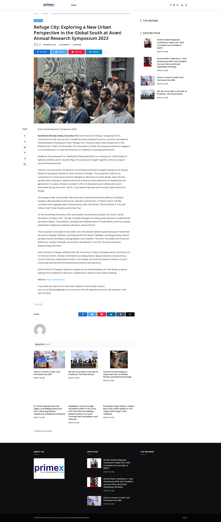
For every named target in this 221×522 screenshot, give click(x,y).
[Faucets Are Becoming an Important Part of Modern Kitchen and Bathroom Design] (119, 359)
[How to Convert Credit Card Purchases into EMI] (49, 359)
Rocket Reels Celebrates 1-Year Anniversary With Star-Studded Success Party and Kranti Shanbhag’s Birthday (172, 62)
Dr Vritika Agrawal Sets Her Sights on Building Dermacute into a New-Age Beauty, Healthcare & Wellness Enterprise (49, 410)
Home (73, 5)
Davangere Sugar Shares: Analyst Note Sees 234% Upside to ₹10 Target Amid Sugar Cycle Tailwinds (118, 410)
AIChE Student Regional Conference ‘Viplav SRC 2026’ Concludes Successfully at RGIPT (170, 43)
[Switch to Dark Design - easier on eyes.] (186, 5)
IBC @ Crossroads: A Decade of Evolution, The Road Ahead (83, 373)
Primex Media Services (80, 518)
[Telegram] (24, 158)
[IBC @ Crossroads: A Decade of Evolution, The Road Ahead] (84, 359)
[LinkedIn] (24, 147)
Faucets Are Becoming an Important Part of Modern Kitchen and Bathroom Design (117, 374)
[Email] (24, 164)
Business (38, 20)
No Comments (65, 44)
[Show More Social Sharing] (105, 52)
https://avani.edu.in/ (55, 279)
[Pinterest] (24, 152)
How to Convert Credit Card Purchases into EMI (47, 373)
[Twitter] (24, 141)
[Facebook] (24, 135)
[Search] (182, 5)
